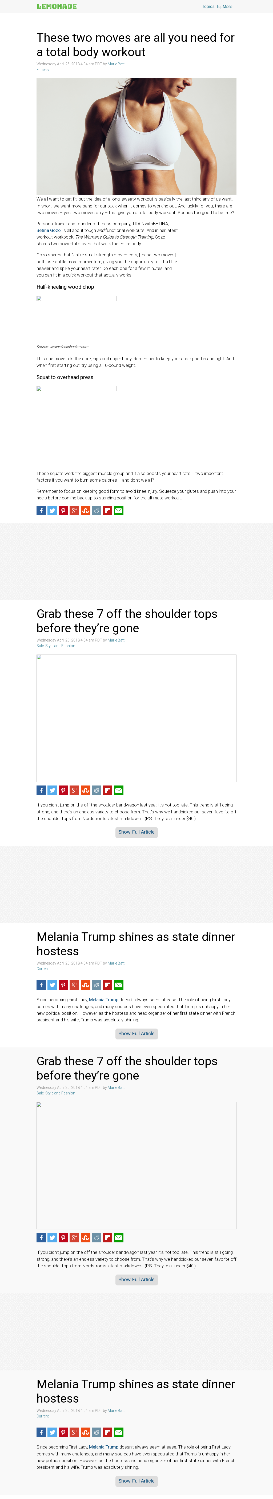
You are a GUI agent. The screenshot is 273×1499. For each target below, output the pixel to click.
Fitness (43, 69)
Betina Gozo (49, 230)
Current (43, 969)
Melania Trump (103, 999)
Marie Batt (116, 64)
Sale (40, 646)
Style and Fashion (60, 646)
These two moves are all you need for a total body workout (136, 45)
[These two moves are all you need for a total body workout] (136, 136)
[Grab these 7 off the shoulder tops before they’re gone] (136, 718)
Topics (221, 7)
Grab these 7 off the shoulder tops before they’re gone (127, 621)
